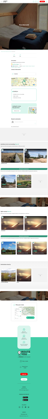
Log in (24, 379)
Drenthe (10, 51)
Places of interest (3, 51)
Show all (17, 144)
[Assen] (24, 275)
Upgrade (42, 1)
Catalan (24, 66)
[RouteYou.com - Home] (5, 1)
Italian (16, 67)
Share (14, 56)
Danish (27, 66)
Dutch (30, 66)
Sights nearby (15, 96)
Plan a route (25, 361)
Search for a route (25, 367)
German (12, 67)
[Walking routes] (12, 156)
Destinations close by (17, 97)
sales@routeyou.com (24, 416)
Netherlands (7, 51)
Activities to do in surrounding (18, 94)
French (33, 66)
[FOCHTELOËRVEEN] (8, 275)
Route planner (30, 317)
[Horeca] (36, 223)
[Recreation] (12, 223)
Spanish (19, 67)
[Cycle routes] (36, 156)
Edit (20, 56)
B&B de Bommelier (4, 299)
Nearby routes (16, 110)
